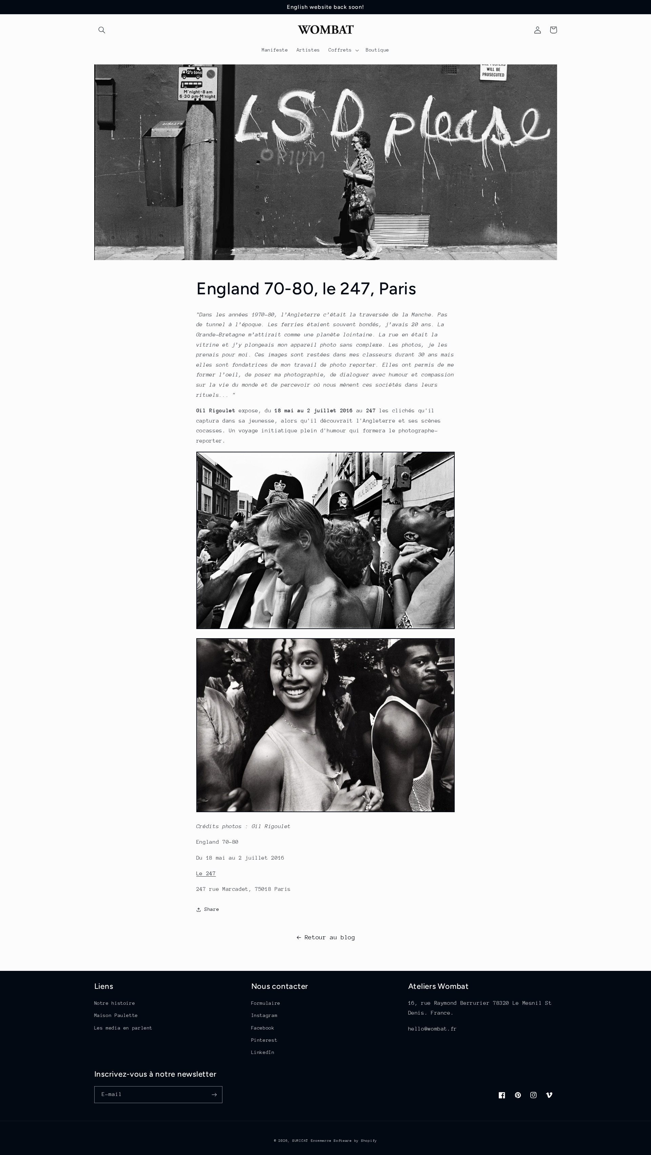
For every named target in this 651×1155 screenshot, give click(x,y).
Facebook (263, 1028)
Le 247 (206, 873)
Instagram (264, 1015)
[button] (102, 30)
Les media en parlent (123, 1028)
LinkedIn (263, 1052)
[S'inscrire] (214, 1094)
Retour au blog (330, 937)
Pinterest (264, 1040)
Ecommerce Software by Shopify (344, 1141)
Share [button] (211, 909)
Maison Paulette (116, 1015)
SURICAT (300, 1141)
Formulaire (265, 1003)
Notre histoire (114, 1003)
